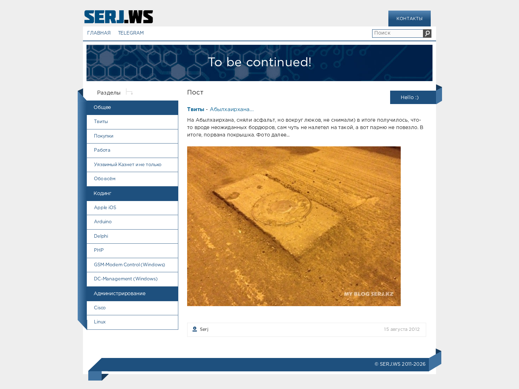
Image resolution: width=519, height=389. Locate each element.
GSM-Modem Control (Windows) (129, 265)
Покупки (103, 136)
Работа (102, 150)
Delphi (101, 236)
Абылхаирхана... (232, 109)
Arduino (103, 222)
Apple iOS (105, 208)
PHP (99, 251)
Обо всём (104, 179)
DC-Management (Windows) (126, 279)
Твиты (101, 122)
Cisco (100, 308)
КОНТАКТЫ (409, 19)
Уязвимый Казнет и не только (127, 165)
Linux (100, 322)
